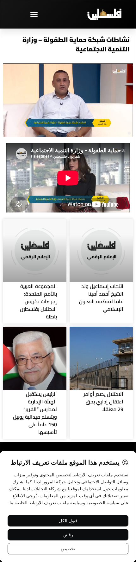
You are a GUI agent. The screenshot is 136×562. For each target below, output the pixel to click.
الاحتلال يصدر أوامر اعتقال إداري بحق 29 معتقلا (103, 401)
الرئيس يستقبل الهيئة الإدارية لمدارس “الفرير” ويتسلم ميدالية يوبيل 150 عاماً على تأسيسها (35, 413)
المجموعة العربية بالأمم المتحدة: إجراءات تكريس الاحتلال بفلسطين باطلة (38, 301)
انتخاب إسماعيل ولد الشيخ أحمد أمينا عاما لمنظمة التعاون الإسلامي (101, 297)
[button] (34, 14)
